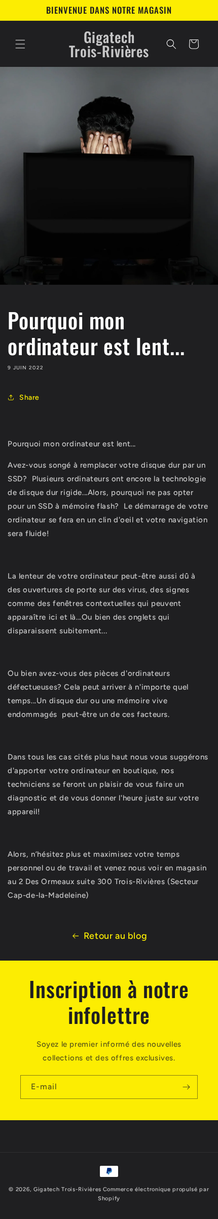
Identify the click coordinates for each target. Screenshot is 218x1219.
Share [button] (29, 397)
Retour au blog (115, 935)
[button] (20, 44)
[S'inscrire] (186, 1087)
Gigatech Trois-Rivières (67, 1189)
